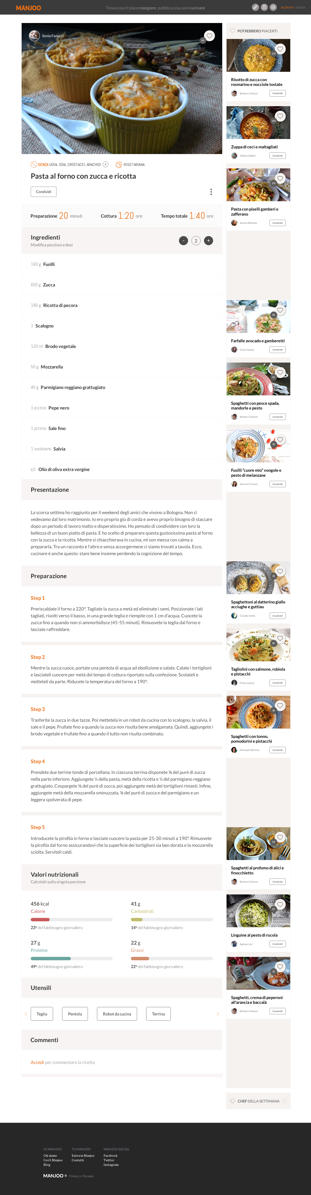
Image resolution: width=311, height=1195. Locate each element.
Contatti (78, 1160)
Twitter (109, 1160)
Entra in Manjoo (83, 1155)
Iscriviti (287, 7)
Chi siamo (50, 1155)
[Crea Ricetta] (255, 7)
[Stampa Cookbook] (273, 7)
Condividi (43, 191)
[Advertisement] (258, 266)
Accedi (37, 1062)
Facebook (110, 1155)
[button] (105, 164)
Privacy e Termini (81, 1176)
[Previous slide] (26, 1014)
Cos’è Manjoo (53, 1160)
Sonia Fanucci (53, 35)
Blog (46, 1164)
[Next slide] (218, 1014)
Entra (300, 7)
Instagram (111, 1164)
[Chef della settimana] (284, 1101)
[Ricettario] (264, 7)
